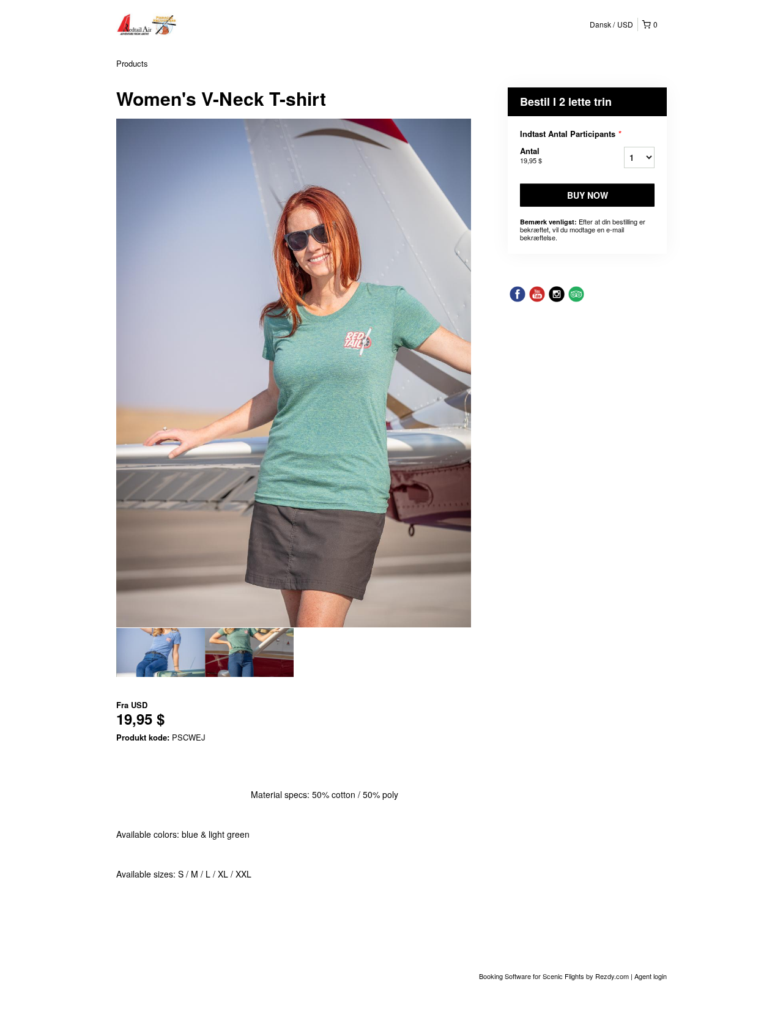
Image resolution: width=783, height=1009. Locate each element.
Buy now (587, 195)
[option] (160, 652)
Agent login (650, 976)
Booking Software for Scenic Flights (532, 976)
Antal (531, 155)
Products (132, 63)
